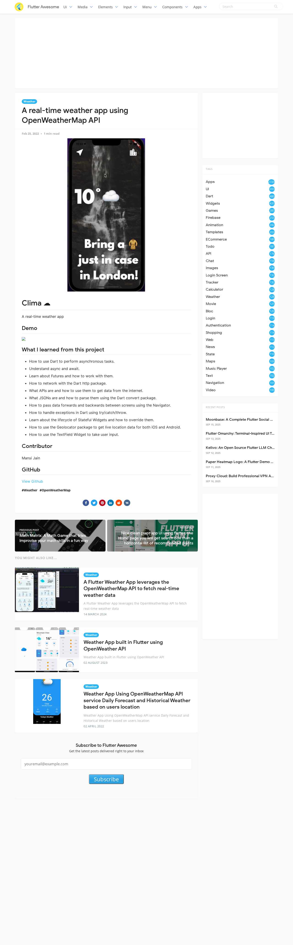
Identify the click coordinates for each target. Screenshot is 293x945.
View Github (32, 481)
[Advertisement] (146, 53)
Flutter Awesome (43, 6)
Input (127, 7)
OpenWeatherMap (56, 490)
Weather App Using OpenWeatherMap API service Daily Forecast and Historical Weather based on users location (137, 700)
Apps (197, 7)
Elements (105, 7)
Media (82, 7)
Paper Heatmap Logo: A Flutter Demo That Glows (248, 462)
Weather (29, 101)
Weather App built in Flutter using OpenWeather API (123, 645)
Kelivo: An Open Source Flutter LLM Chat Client (246, 447)
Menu (147, 7)
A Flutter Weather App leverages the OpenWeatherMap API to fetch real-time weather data (131, 588)
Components (172, 7)
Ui (65, 7)
